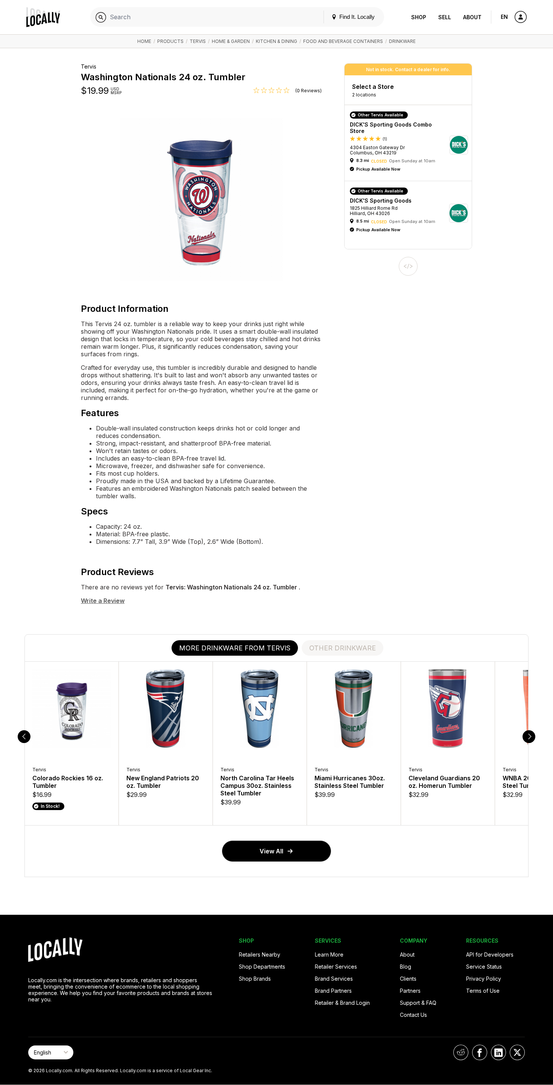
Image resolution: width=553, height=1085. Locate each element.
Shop (418, 17)
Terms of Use (483, 990)
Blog (405, 966)
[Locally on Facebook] (479, 1052)
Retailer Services (336, 966)
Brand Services (334, 978)
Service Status (484, 966)
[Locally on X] (517, 1052)
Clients (408, 978)
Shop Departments (262, 966)
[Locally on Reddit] (460, 1052)
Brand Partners (333, 990)
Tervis (198, 41)
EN (504, 17)
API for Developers (490, 954)
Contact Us (413, 1015)
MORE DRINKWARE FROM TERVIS (234, 648)
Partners (410, 990)
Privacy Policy (483, 978)
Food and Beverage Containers (343, 41)
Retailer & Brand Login (342, 1003)
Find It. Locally (356, 17)
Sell (444, 17)
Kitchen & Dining (276, 41)
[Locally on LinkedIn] (498, 1052)
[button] (411, 145)
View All (271, 851)
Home (144, 41)
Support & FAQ (418, 1003)
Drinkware (402, 41)
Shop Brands (255, 978)
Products (170, 41)
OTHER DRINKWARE (342, 648)
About (472, 17)
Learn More (329, 954)
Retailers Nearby (259, 954)
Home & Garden (231, 41)
